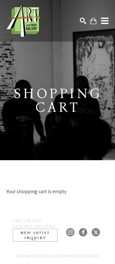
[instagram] (70, 232)
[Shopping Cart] (93, 21)
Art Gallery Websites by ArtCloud (72, 256)
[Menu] (105, 21)
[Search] (83, 21)
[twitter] (96, 232)
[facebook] (83, 232)
